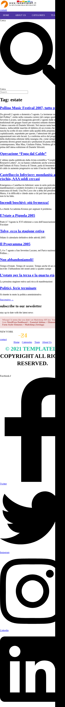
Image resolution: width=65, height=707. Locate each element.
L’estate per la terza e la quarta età (27, 275)
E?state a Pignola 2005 (17, 215)
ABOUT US (20, 15)
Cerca (3, 20)
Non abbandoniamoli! (17, 260)
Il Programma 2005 (15, 244)
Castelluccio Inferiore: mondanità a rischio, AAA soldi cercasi (27, 177)
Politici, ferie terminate (18, 288)
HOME (6, 15)
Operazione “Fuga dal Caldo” (23, 154)
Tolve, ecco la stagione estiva (22, 231)
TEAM (54, 15)
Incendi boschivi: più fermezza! (24, 202)
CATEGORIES (38, 15)
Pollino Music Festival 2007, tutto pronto (31, 108)
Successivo (7, 299)
